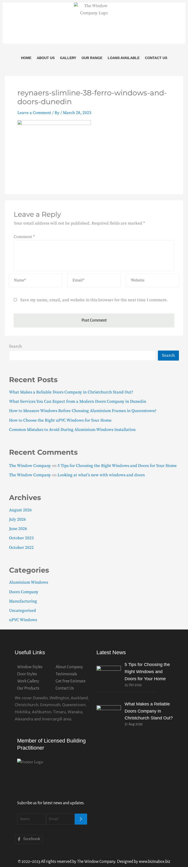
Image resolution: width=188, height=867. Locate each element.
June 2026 (18, 528)
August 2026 (20, 510)
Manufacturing (23, 601)
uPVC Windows (23, 620)
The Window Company (30, 465)
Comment (24, 236)
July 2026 (17, 519)
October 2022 (21, 547)
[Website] (152, 281)
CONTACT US (156, 58)
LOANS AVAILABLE (124, 58)
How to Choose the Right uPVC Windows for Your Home (60, 420)
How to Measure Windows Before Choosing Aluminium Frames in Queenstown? (82, 411)
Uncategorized (22, 610)
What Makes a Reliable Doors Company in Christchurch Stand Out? (71, 392)
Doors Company (23, 592)
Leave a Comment (34, 112)
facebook (31, 839)
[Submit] (81, 819)
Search (15, 346)
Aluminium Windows (28, 582)
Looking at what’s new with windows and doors (101, 475)
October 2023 (21, 538)
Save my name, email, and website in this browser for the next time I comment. (94, 300)
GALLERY (68, 58)
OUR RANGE (92, 58)
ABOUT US (46, 58)
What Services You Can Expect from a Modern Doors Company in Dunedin (77, 401)
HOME (26, 58)
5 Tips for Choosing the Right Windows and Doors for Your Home (117, 465)
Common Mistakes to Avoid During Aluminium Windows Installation (72, 429)
